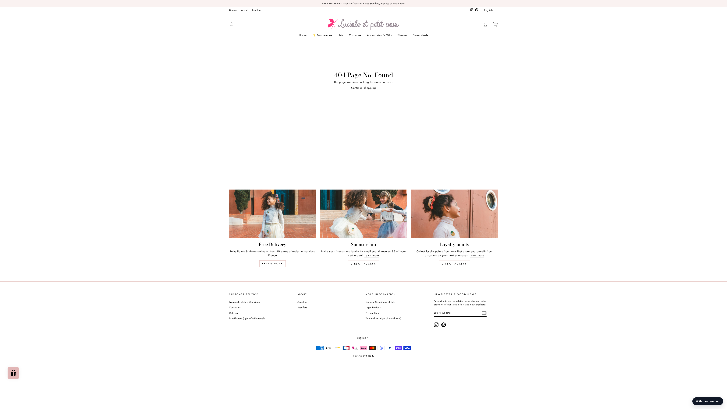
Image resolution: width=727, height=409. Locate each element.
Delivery (233, 313)
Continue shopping (363, 88)
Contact (233, 10)
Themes (402, 35)
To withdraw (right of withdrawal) (247, 318)
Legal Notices (373, 307)
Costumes (355, 35)
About (244, 10)
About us (302, 302)
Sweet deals (420, 35)
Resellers (256, 10)
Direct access (363, 263)
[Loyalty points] (454, 214)
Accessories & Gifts (379, 35)
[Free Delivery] (272, 214)
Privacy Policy (373, 313)
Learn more (272, 263)
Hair (340, 35)
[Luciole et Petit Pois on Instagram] (436, 324)
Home (303, 35)
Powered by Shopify (363, 355)
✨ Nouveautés (322, 35)
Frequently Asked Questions (244, 302)
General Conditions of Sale (380, 302)
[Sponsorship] (363, 214)
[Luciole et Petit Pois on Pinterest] (443, 324)
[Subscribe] (484, 313)
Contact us (235, 307)
